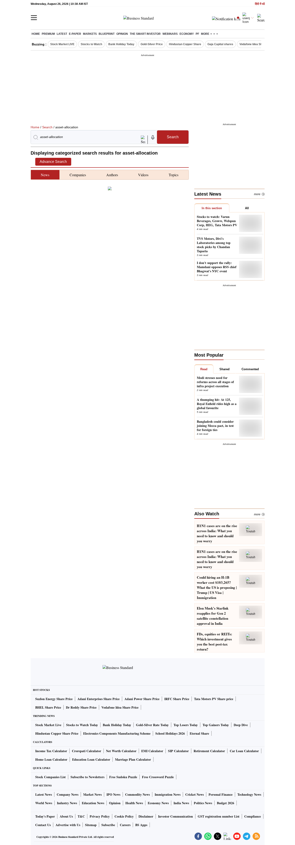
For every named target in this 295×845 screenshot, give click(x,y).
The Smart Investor (145, 33)
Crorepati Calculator (86, 750)
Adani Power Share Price (141, 698)
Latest (62, 33)
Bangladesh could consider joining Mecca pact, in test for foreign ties (215, 426)
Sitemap (91, 824)
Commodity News (137, 794)
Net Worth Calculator (121, 750)
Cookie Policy (124, 816)
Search (47, 127)
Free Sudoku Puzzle (123, 777)
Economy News (158, 803)
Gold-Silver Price (152, 44)
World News (43, 803)
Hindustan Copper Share (185, 44)
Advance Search (53, 162)
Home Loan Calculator (51, 759)
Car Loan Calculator (244, 750)
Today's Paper (45, 816)
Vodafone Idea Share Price (120, 707)
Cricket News (194, 794)
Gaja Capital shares (220, 44)
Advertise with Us (68, 824)
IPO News (113, 794)
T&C (81, 816)
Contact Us (43, 824)
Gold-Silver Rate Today (152, 724)
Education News (93, 803)
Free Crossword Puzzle (158, 777)
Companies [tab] (78, 174)
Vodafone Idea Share (252, 44)
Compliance (252, 816)
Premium (48, 33)
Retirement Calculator (209, 750)
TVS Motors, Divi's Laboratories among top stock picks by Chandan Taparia (213, 245)
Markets (90, 33)
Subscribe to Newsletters (87, 777)
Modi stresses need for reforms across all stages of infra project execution (215, 382)
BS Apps (141, 824)
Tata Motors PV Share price (213, 698)
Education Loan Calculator (91, 759)
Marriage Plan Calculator (133, 759)
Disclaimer (146, 816)
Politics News (203, 803)
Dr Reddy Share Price (81, 707)
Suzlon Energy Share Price (54, 698)
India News (181, 803)
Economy (187, 33)
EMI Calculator (152, 750)
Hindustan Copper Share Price (56, 733)
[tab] (211, 207)
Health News (134, 803)
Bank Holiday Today (121, 44)
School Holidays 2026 (170, 733)
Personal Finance (221, 794)
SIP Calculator (178, 750)
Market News (92, 794)
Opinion (122, 33)
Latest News (43, 794)
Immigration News (167, 794)
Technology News (249, 794)
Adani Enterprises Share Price (98, 698)
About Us (66, 816)
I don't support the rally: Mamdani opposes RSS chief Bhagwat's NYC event (216, 267)
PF (197, 33)
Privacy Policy (100, 816)
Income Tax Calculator (51, 750)
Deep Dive (241, 724)
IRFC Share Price (176, 698)
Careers (125, 824)
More (257, 194)
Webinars (170, 33)
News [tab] (45, 174)
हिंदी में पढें (260, 4)
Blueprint (107, 33)
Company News (67, 794)
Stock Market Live (48, 724)
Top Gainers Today (216, 724)
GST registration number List (218, 816)
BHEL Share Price (48, 707)
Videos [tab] (143, 174)
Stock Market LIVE (62, 44)
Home (36, 33)
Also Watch (206, 513)
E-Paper (75, 33)
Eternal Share (199, 733)
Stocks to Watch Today (82, 724)
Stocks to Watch (91, 44)
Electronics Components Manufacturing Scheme (116, 733)
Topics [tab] (173, 174)
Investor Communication (175, 816)
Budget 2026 (225, 803)
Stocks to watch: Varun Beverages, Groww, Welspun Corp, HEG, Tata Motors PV (217, 221)
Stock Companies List (50, 777)
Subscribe (108, 824)
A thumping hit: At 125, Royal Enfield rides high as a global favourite (216, 404)
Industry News (67, 803)
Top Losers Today (186, 724)
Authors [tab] (112, 174)
